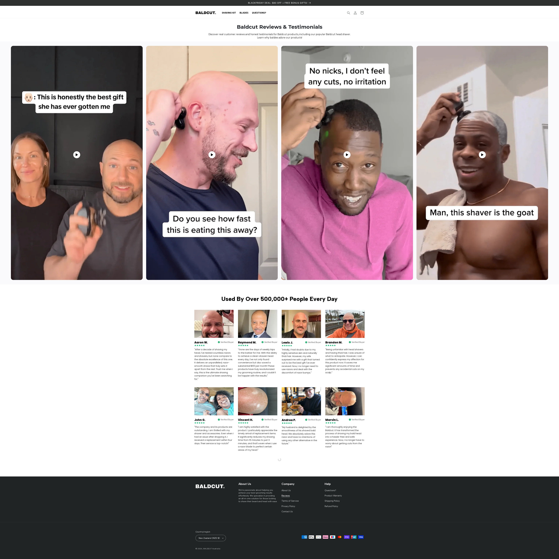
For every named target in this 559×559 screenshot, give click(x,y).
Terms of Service (290, 501)
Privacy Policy (288, 506)
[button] (348, 12)
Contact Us (287, 511)
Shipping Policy (332, 501)
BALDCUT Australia (211, 549)
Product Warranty (333, 495)
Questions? (330, 490)
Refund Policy (331, 506)
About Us (286, 490)
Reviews (286, 495)
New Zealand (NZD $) (209, 538)
